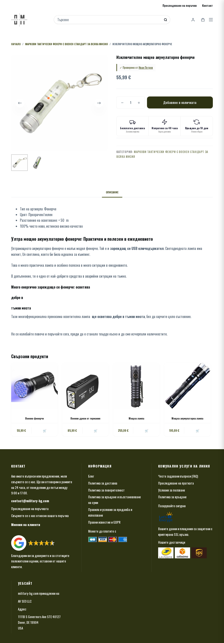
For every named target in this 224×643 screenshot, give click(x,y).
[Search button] (165, 19)
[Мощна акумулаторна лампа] (187, 386)
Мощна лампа (136, 418)
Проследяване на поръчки (180, 5)
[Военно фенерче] (34, 386)
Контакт (207, 5)
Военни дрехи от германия (85, 418)
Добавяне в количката (179, 102)
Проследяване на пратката (176, 483)
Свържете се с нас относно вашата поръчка (40, 515)
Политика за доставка (102, 483)
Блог (91, 476)
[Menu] (211, 20)
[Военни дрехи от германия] (85, 386)
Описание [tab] (112, 192)
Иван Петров (146, 67)
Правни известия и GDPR (104, 522)
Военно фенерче (34, 418)
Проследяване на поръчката (30, 508)
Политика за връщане (172, 496)
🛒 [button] (44, 430)
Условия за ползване (171, 490)
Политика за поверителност (106, 490)
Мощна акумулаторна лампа (187, 418)
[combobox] (109, 19)
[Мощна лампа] (136, 386)
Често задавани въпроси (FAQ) (178, 476)
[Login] (193, 19)
